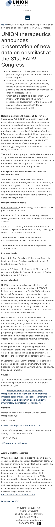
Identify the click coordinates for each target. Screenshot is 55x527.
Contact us (27, 11)
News (4, 24)
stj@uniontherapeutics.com (14, 443)
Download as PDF (10, 501)
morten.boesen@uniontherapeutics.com (20, 425)
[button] (27, 18)
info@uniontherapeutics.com (29, 520)
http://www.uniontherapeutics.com (18, 494)
